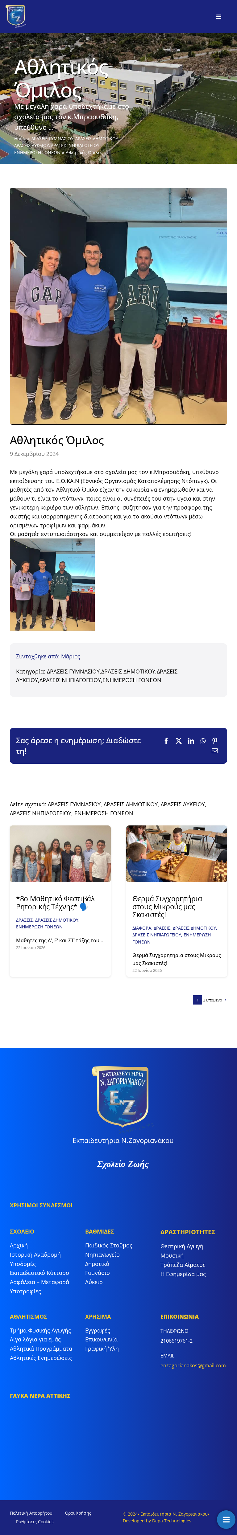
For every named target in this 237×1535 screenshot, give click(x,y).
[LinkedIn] (191, 741)
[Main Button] (226, 1519)
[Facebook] (166, 741)
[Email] (215, 751)
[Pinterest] (215, 741)
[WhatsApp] (203, 741)
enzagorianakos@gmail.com (193, 1365)
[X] (179, 741)
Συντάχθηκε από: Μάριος (48, 656)
